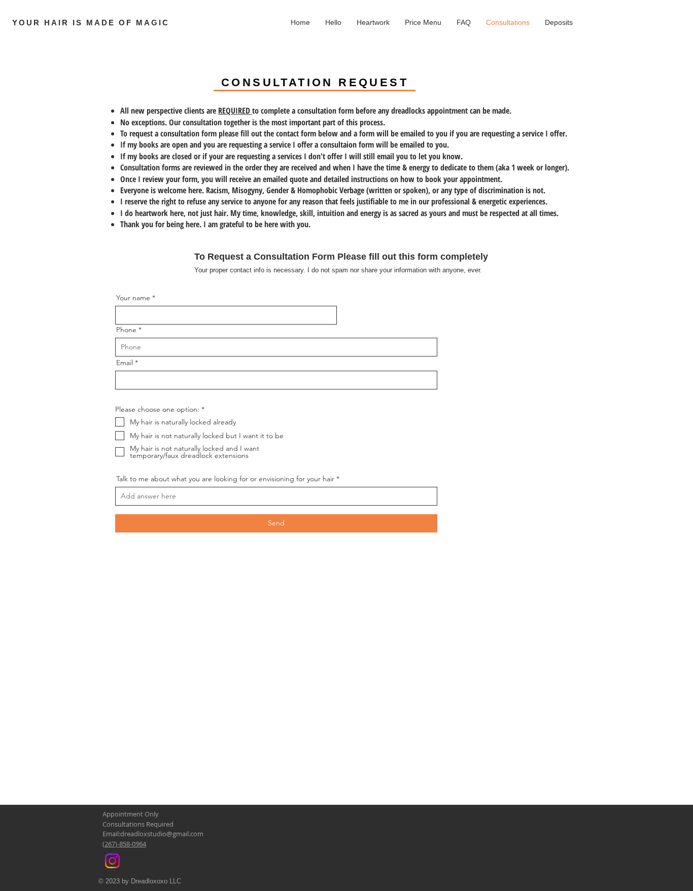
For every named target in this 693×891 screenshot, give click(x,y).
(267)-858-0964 (124, 843)
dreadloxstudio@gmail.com (161, 833)
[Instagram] (112, 861)
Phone (126, 329)
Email (124, 362)
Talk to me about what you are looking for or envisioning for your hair (225, 478)
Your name (133, 297)
